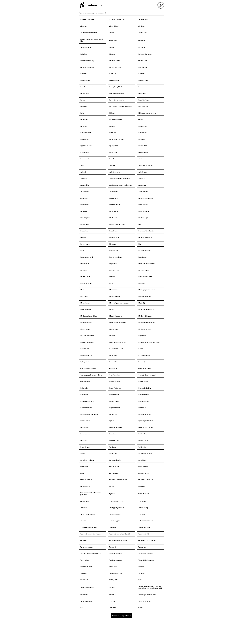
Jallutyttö (83, 172)
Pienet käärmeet (143, 395)
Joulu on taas (84, 192)
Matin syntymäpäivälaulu (146, 290)
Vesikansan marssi (115, 560)
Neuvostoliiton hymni (87, 342)
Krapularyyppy (114, 237)
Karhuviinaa (84, 211)
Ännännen (112, 608)
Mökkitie (112, 336)
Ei (139, 87)
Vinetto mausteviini (115, 573)
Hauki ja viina (142, 126)
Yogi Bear (112, 601)
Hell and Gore (142, 133)
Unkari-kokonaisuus (86, 547)
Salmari (82, 453)
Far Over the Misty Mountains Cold (120, 106)
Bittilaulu (112, 54)
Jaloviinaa (83, 178)
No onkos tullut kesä (116, 349)
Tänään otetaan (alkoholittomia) (119, 534)
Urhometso (142, 547)
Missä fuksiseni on (115, 316)
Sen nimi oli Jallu (115, 460)
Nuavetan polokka (86, 355)
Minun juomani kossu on (146, 309)
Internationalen (85, 159)
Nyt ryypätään (84, 362)
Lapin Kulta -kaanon (144, 250)
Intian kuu (112, 159)
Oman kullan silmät (144, 368)
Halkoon (112, 126)
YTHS (82, 608)
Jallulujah (112, 165)
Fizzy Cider (84, 120)
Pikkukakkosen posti (87, 401)
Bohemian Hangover (145, 54)
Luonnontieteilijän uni (145, 277)
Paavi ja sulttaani (114, 381)
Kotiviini (83, 237)
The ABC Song (143, 508)
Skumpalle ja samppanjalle (118, 480)
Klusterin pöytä (143, 218)
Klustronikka (84, 224)
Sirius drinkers (143, 467)
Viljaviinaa (83, 573)
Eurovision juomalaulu (116, 100)
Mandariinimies (114, 290)
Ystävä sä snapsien (144, 601)
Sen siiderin (142, 460)
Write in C (112, 595)
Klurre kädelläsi (143, 211)
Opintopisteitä (85, 381)
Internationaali (143, 152)
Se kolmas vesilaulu (87, 460)
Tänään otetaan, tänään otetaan (90, 534)
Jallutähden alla (114, 172)
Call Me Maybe (143, 61)
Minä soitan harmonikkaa (88, 316)
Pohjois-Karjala (114, 401)
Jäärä (140, 159)
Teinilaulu (83, 508)
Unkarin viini (113, 547)
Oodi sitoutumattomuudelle (147, 375)
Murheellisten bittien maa (117, 323)
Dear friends (142, 67)
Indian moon (113, 152)
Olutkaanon (113, 368)
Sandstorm (113, 453)
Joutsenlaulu (113, 192)
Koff (139, 224)
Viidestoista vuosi (86, 567)
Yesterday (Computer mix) (147, 595)
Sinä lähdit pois (114, 467)
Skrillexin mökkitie (86, 480)
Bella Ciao (83, 54)
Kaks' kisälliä (113, 198)
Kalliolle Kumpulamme (145, 198)
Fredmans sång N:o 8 (116, 120)
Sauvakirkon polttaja (145, 453)
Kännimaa (112, 244)
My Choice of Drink (144, 329)
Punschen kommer (144, 414)
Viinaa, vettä (113, 567)
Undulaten (83, 540)
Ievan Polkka (142, 146)
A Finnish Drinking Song (117, 19)
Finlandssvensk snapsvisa (147, 113)
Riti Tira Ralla (142, 434)
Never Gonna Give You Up (117, 342)
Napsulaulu (142, 336)
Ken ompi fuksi (114, 211)
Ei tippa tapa (84, 93)
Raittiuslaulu (84, 427)
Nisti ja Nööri (84, 349)
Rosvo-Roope (114, 440)
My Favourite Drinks (87, 336)
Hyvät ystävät (113, 146)
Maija (82, 290)
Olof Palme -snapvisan (88, 368)
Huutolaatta (142, 139)
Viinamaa (141, 567)
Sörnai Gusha (84, 501)
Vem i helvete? (85, 560)
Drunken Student (143, 80)
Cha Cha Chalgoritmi (87, 67)
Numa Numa (113, 355)
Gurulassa (83, 126)
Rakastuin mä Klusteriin (146, 427)
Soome (111, 486)
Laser (82, 250)
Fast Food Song (143, 106)
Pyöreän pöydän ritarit (145, 421)
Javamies (141, 178)
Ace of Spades (143, 19)
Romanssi (83, 440)
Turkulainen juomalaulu (145, 521)
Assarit (111, 47)
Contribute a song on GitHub (121, 616)
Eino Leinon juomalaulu (116, 93)
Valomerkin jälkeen (115, 554)
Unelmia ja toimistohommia (147, 540)
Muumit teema (85, 329)
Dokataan (141, 74)
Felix (82, 113)
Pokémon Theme (86, 408)
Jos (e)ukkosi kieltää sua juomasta (120, 185)
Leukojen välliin (143, 270)
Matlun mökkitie (114, 296)
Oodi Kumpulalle (114, 375)
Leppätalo (83, 270)
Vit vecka (141, 573)
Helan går (112, 133)
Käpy (140, 244)
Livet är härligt (85, 277)
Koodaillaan (84, 231)
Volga (140, 580)
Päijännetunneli (143, 381)
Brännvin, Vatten (114, 61)
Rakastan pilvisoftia (115, 427)
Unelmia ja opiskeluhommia (118, 540)
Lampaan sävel (114, 250)
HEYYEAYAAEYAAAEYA (87, 19)
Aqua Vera (141, 40)
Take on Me (142, 501)
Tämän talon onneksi (145, 527)
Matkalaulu (84, 296)
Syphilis (112, 494)
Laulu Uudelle (142, 257)
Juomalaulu (84, 198)
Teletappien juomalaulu (116, 508)
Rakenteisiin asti (85, 434)
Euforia (82, 100)
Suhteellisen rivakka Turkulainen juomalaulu (90, 494)
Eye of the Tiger (143, 100)
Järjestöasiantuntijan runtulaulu (119, 178)
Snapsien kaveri (85, 486)
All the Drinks (142, 33)
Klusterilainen (113, 218)
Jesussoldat (84, 185)
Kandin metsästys (115, 205)
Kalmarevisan (84, 205)
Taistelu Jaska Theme (116, 501)
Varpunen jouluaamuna (145, 554)
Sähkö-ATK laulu (143, 494)
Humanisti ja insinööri (116, 139)
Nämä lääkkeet (114, 362)
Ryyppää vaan (85, 447)
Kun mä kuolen (85, 244)
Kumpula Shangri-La (145, 237)
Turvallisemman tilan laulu (88, 527)
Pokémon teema (143, 401)
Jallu (82, 165)
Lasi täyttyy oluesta (115, 257)
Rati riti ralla (113, 434)
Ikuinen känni (84, 152)
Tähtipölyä (112, 527)
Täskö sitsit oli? (143, 534)
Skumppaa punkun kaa (145, 480)
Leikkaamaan (84, 264)
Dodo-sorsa (113, 74)
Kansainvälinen (143, 205)
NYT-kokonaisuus (144, 355)
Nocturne (141, 349)
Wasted (111, 587)
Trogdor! (83, 521)
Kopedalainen (113, 231)
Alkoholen (141, 26)
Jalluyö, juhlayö (143, 172)
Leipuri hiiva (113, 264)
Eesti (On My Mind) (115, 87)
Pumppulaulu (113, 414)
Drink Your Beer (85, 80)
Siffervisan (84, 467)
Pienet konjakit (114, 395)
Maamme (141, 283)
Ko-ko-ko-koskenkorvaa (117, 224)
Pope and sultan (114, 408)
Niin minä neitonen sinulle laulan (148, 342)
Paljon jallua (84, 388)
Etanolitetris (142, 93)
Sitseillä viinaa (114, 473)
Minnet (111, 309)
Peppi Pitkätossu (115, 388)
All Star (111, 33)
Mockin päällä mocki (145, 316)
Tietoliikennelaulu (115, 514)
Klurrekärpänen (85, 218)
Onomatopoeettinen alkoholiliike (91, 375)
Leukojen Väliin (114, 270)
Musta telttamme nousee (146, 323)
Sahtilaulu (112, 447)
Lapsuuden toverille (86, 257)
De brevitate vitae (115, 67)
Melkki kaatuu (85, 303)
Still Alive (141, 486)
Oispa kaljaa (142, 362)
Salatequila (142, 447)
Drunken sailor (114, 80)
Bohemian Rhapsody (87, 61)
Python (111, 421)
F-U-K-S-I (83, 106)
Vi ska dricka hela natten (146, 560)
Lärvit (111, 283)
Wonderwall (84, 595)
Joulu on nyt (142, 185)
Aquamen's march (86, 47)
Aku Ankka (83, 26)
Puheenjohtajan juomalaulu (89, 414)
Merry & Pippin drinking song (119, 303)
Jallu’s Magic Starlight (145, 165)
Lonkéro (112, 277)
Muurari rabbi (113, 329)
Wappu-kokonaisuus (87, 587)
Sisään (82, 473)
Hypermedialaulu (86, 146)
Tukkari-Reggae (114, 521)
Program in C (142, 408)
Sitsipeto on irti (143, 473)
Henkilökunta (84, 139)
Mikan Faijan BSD (86, 309)
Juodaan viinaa (143, 192)
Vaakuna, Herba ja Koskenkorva (90, 554)
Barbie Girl (141, 47)
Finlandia (112, 113)
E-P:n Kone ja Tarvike (87, 87)
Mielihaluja (141, 303)
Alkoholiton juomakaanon (88, 33)
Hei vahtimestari (85, 133)
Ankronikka (113, 40)
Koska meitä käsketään (146, 231)
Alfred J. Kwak (114, 26)
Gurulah (140, 120)
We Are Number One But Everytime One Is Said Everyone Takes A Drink (150, 587)
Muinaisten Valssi (86, 323)
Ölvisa (140, 608)
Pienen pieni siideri (144, 388)
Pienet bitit (84, 395)
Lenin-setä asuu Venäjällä (146, 264)
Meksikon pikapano (144, 296)
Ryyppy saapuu (143, 440)
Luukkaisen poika (86, 283)
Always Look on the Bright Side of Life (91, 40)
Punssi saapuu (85, 421)
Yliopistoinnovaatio (86, 601)
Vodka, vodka (113, 580)
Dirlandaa (83, 74)
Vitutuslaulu (84, 580)
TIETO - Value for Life (87, 514)
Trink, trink (141, 514)
